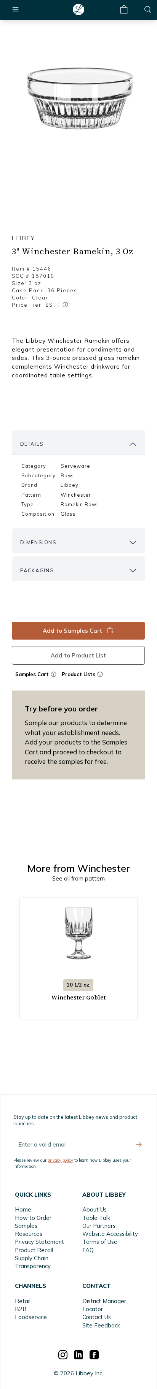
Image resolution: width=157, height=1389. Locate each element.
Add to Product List (78, 655)
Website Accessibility (110, 1233)
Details (32, 444)
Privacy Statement (39, 1241)
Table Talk (96, 1217)
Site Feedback (101, 1325)
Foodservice (31, 1317)
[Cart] (124, 9)
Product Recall (34, 1250)
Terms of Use (99, 1241)
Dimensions (38, 542)
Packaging (37, 570)
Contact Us (96, 1317)
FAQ (88, 1250)
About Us (94, 1209)
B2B (21, 1309)
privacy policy (60, 1160)
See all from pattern (78, 878)
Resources (28, 1233)
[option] (78, 98)
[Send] (139, 1145)
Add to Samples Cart (73, 630)
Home (23, 1209)
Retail (22, 1301)
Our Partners (98, 1225)
